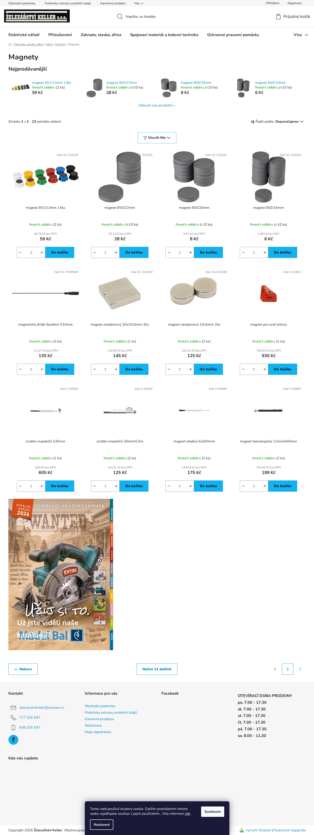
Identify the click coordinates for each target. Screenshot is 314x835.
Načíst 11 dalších (157, 669)
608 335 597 (29, 727)
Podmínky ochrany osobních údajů (68, 3)
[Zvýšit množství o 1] (42, 252)
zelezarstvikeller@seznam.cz (41, 707)
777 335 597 (29, 717)
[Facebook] (13, 740)
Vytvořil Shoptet (258, 830)
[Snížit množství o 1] (20, 252)
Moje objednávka (98, 732)
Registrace (294, 3)
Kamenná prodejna (112, 3)
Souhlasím (212, 811)
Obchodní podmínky (21, 3)
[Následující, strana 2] (287, 669)
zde (187, 813)
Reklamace (93, 725)
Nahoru (25, 669)
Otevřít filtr (157, 137)
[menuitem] (24, 34)
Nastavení (102, 824)
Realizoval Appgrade (290, 830)
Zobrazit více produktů (155, 105)
